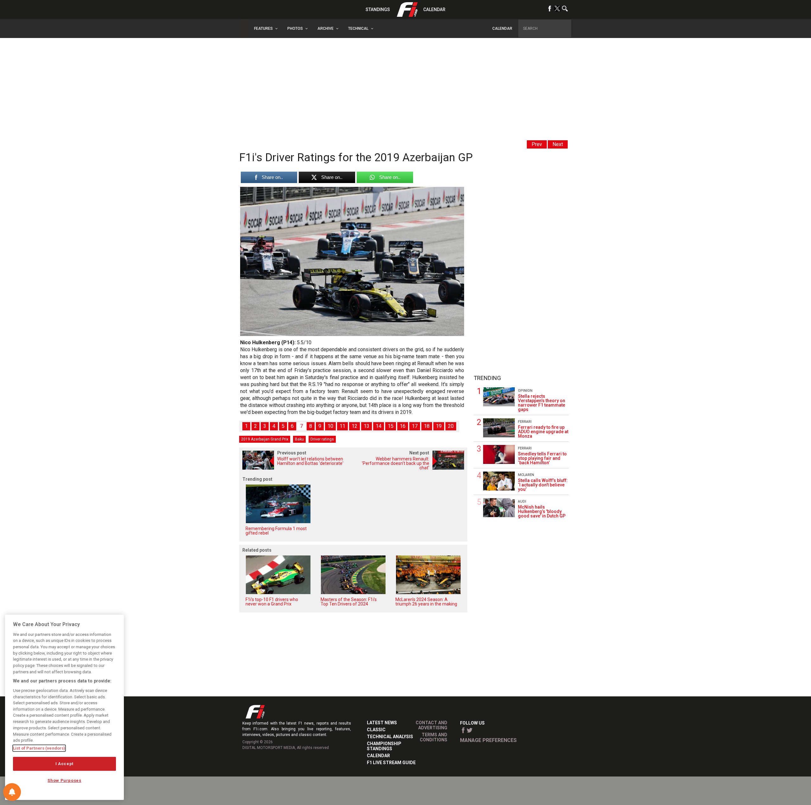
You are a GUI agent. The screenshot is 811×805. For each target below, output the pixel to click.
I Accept (64, 763)
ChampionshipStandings (384, 746)
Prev (537, 144)
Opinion (525, 391)
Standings (378, 9)
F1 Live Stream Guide (391, 762)
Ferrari (525, 422)
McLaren (526, 475)
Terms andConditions (433, 737)
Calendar (434, 9)
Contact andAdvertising (431, 725)
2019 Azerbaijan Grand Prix (264, 439)
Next (557, 144)
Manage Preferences (488, 740)
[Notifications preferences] (12, 792)
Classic (376, 729)
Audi (522, 501)
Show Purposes (64, 780)
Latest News (382, 722)
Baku (299, 439)
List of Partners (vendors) (39, 748)
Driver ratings (322, 439)
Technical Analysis (390, 736)
